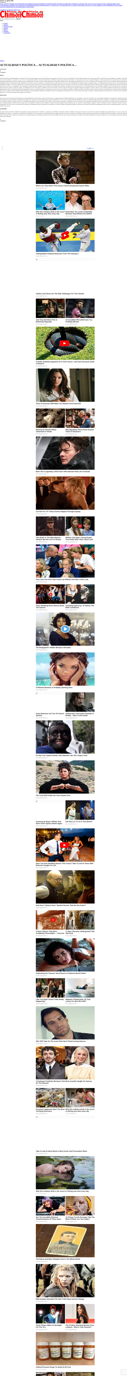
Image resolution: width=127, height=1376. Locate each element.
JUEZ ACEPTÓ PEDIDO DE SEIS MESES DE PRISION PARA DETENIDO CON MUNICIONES (28, 4)
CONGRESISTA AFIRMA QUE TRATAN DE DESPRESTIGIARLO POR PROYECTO (25, 5)
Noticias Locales (8, 26)
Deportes (5, 31)
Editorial (5, 25)
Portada (5, 23)
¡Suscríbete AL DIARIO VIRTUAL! (10, 10)
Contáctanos (6, 33)
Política (5, 29)
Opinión (5, 28)
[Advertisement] (63, 47)
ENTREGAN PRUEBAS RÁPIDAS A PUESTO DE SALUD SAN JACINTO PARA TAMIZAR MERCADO (88, 4)
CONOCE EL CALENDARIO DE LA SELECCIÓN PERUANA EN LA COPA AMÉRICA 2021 (78, 5)
